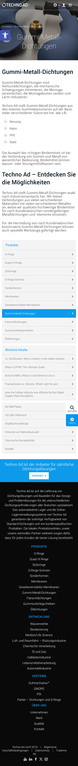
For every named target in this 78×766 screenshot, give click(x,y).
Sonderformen (39, 576)
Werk (39, 718)
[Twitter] (41, 759)
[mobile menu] (70, 5)
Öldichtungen (39, 609)
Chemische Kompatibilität (19, 440)
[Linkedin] (30, 759)
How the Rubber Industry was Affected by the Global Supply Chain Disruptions (34, 394)
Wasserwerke (39, 624)
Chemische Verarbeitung (39, 646)
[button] (72, 408)
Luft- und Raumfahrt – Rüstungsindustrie (39, 641)
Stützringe (39, 565)
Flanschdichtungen (39, 598)
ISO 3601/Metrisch (16, 415)
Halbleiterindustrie (39, 657)
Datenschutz (42, 750)
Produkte (7, 26)
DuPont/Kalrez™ (39, 683)
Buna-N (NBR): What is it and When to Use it (30, 375)
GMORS (39, 688)
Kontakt (9, 449)
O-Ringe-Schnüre (39, 570)
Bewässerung (39, 629)
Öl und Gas (39, 652)
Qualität (39, 723)
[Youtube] (25, 759)
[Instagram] (46, 759)
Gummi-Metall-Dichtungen (39, 593)
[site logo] (15, 5)
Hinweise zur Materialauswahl (22, 432)
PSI (39, 694)
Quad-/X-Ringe (39, 559)
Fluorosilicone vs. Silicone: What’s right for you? (31, 384)
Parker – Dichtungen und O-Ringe (39, 700)
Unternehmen (39, 712)
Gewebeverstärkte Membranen (39, 587)
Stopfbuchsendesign (16, 423)
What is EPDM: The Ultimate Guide (25, 367)
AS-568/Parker (13, 406)
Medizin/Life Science (39, 635)
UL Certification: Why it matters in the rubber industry (34, 358)
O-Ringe (39, 553)
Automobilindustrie (39, 668)
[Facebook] (35, 759)
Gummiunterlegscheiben (39, 604)
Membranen (39, 581)
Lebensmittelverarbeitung (39, 663)
